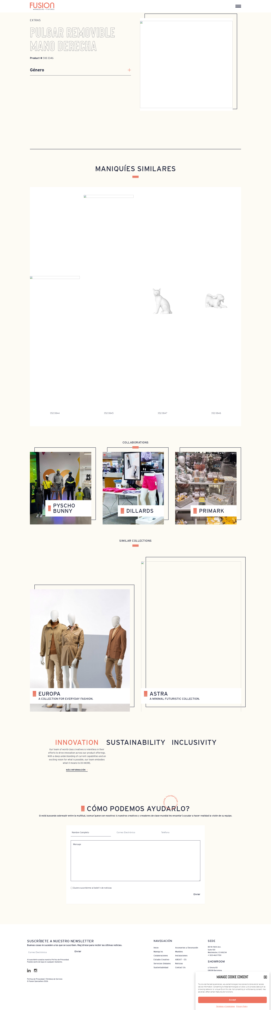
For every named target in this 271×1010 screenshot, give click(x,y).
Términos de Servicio (54, 979)
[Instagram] (35, 970)
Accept (232, 1000)
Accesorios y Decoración (186, 948)
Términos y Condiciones (225, 1006)
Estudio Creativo (161, 959)
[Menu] (238, 6)
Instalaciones (181, 955)
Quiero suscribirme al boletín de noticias (92, 888)
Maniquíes (158, 951)
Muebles (179, 951)
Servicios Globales (162, 963)
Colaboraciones (161, 955)
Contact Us (180, 967)
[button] (265, 977)
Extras (35, 20)
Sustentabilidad (161, 967)
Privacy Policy (242, 1006)
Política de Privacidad (60, 960)
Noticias (179, 963)
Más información (75, 770)
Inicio (156, 948)
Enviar (197, 894)
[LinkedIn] (29, 970)
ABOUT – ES (180, 959)
